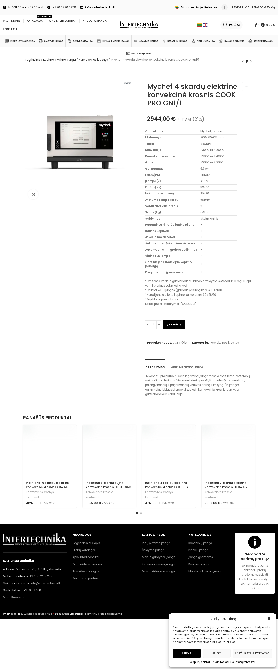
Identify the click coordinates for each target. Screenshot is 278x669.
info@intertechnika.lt (45, 583)
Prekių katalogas (84, 550)
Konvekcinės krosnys (93, 60)
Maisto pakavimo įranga (205, 571)
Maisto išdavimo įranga (158, 571)
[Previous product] (243, 62)
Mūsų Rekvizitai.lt (15, 597)
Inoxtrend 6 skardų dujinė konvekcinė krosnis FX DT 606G (108, 485)
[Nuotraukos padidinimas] (33, 194)
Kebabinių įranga (200, 543)
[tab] (155, 365)
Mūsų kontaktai (245, 662)
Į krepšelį (174, 324)
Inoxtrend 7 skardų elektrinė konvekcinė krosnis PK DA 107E (227, 485)
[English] (205, 25)
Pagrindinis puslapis (86, 543)
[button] (269, 618)
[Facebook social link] (224, 7)
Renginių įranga (199, 564)
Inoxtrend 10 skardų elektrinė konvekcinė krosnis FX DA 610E (48, 485)
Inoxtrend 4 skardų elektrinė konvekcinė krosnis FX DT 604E (167, 485)
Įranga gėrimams (200, 557)
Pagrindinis (32, 60)
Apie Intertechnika (86, 557)
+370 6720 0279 (41, 576)
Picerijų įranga (198, 550)
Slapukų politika (200, 662)
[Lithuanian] (200, 25)
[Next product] (251, 62)
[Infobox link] (61, 7)
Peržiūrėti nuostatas (252, 653)
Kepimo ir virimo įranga (59, 60)
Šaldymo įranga (153, 550)
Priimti (187, 653)
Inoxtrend (32, 497)
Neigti (217, 653)
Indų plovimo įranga (156, 543)
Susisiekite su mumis (87, 564)
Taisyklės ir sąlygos (86, 571)
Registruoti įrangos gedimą (253, 7)
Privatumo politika (223, 662)
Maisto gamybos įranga (158, 557)
